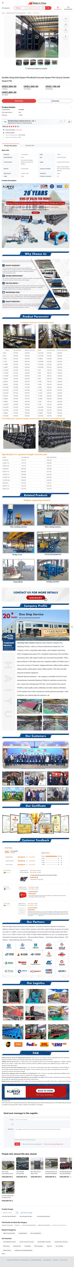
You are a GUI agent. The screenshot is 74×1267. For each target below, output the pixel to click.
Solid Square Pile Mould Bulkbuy (23, 1250)
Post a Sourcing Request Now (53, 1144)
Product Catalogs (27, 1213)
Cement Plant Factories (61, 1242)
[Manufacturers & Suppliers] (37, 3)
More (3, 1253)
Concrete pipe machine (25, 1216)
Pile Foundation (38, 1246)
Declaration (55, 1260)
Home (3, 13)
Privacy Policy (63, 1260)
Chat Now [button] (56, 101)
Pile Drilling (28, 1246)
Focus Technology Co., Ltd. (25, 1260)
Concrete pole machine (43, 1216)
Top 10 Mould (59, 1246)
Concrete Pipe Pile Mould (9, 1216)
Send (17, 1144)
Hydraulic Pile (17, 1246)
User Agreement (47, 1260)
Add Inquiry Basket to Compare (37, 68)
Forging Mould (23, 1233)
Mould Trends (7, 1250)
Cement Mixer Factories (44, 1242)
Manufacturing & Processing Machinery (16, 13)
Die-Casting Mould (36, 1233)
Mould (29, 13)
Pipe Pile (49, 1246)
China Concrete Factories (27, 1242)
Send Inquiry (19, 101)
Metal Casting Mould (9, 1233)
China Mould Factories (9, 1242)
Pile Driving (6, 1246)
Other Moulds (36, 13)
